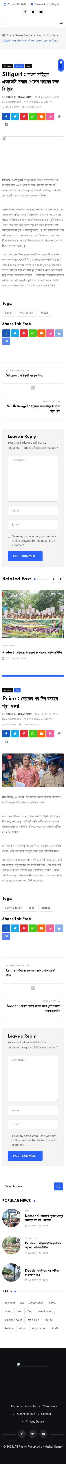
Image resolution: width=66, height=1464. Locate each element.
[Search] (61, 22)
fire (30, 1311)
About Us (31, 1406)
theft (55, 1328)
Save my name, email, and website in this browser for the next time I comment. (34, 541)
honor (8, 312)
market (45, 907)
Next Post (49, 401)
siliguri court (39, 1328)
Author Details (26, 1414)
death (8, 1311)
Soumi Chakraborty (19, 97)
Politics (9, 1328)
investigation (44, 1311)
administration (13, 907)
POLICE (49, 1320)
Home (15, 1406)
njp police (33, 1320)
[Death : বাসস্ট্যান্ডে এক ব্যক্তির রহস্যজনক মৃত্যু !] (11, 1272)
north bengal (26, 312)
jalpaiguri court (13, 1320)
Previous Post (19, 370)
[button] (53, 579)
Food (31, 907)
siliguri (44, 312)
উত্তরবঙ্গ (6, 645)
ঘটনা (12, 645)
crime (52, 1303)
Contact (46, 1414)
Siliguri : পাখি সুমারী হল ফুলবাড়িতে (24, 375)
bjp (22, 1303)
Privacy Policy (35, 1421)
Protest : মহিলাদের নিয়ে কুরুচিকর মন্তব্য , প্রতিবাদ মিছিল (32, 652)
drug (19, 1311)
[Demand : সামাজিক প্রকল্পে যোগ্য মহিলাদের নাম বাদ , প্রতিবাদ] (11, 1218)
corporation (36, 1303)
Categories (50, 1406)
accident (10, 1303)
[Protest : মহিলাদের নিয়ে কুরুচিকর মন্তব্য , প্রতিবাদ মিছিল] (11, 1245)
